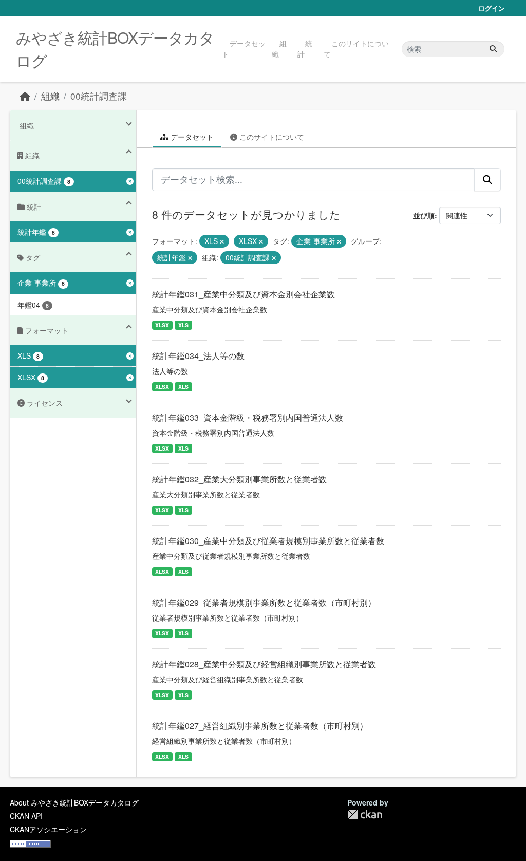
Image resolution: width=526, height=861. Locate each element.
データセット (244, 48)
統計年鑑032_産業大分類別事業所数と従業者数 (239, 479)
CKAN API (26, 816)
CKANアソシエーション (48, 829)
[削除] (222, 241)
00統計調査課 (98, 95)
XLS (183, 325)
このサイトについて (356, 48)
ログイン (491, 8)
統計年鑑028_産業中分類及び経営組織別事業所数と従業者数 (264, 664)
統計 (304, 48)
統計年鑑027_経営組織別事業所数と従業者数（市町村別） (260, 726)
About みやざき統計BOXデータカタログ (74, 802)
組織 (279, 48)
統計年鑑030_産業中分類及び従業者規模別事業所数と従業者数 (268, 541)
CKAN (364, 814)
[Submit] (493, 49)
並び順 (424, 215)
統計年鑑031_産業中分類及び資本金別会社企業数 (243, 294)
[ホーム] (25, 95)
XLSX (162, 325)
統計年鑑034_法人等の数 (198, 356)
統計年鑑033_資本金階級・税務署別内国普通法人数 (247, 417)
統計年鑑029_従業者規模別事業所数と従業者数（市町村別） (264, 602)
